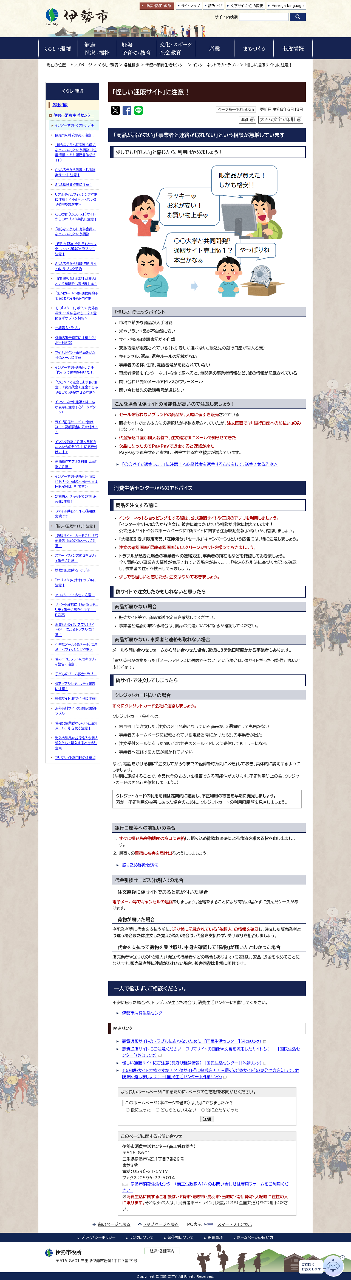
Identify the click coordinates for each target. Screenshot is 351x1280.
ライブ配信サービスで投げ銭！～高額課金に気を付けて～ (76, 427)
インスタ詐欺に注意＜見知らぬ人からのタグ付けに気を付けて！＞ (76, 446)
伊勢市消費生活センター (166, 65)
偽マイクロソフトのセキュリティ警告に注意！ (76, 661)
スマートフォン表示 (234, 1224)
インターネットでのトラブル (216, 65)
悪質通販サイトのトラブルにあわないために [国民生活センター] (191, 1041)
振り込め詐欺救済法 (140, 865)
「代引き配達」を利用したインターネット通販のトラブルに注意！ (76, 249)
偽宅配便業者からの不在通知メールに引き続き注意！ (76, 725)
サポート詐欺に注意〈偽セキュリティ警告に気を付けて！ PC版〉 (76, 609)
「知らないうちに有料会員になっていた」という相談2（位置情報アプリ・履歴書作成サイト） (76, 152)
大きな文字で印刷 (277, 119)
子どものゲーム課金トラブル (76, 674)
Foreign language (287, 6)
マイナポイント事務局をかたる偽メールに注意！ (75, 355)
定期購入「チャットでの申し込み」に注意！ (76, 499)
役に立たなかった (222, 1110)
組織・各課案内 (162, 1251)
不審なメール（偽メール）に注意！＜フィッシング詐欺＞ (76, 647)
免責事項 (215, 1237)
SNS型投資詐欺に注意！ (73, 184)
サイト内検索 (226, 17)
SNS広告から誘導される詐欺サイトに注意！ (75, 172)
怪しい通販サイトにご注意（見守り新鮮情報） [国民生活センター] (192, 1063)
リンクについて (141, 1237)
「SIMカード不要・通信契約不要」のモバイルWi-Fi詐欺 (76, 296)
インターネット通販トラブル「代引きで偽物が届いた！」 (75, 370)
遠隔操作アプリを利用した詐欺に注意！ (76, 464)
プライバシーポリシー (98, 1237)
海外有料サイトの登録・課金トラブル (76, 711)
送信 (207, 1119)
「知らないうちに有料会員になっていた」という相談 (75, 231)
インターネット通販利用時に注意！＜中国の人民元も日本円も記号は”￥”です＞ (76, 481)
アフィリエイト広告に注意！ (75, 594)
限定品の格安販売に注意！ (75, 135)
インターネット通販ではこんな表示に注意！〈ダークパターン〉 (75, 407)
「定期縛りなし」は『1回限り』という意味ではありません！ (76, 281)
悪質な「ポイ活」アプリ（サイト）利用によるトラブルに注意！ (74, 629)
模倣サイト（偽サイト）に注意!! (76, 698)
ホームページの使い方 (255, 1237)
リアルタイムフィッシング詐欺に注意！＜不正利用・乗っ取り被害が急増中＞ (76, 199)
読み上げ (215, 6)
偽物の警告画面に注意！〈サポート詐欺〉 (75, 340)
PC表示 (194, 1224)
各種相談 (131, 65)
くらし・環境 (108, 65)
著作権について (181, 1237)
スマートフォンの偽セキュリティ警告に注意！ (76, 558)
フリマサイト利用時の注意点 (75, 757)
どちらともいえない (178, 1110)
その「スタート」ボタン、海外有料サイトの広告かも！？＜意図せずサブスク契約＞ (76, 313)
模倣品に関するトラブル (72, 570)
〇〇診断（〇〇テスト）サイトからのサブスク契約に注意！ (76, 216)
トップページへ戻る (161, 1224)
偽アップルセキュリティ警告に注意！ (75, 686)
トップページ (81, 65)
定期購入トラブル (67, 327)
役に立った (141, 1110)
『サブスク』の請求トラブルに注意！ (75, 582)
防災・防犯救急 (158, 6)
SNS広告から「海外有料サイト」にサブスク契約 (76, 266)
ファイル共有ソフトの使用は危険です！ (75, 513)
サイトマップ (190, 6)
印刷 (244, 120)
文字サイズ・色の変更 (247, 6)
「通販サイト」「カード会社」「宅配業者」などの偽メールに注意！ (76, 540)
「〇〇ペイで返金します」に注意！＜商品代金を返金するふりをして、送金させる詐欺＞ (200, 464)
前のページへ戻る (114, 1224)
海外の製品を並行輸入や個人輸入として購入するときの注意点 (76, 743)
